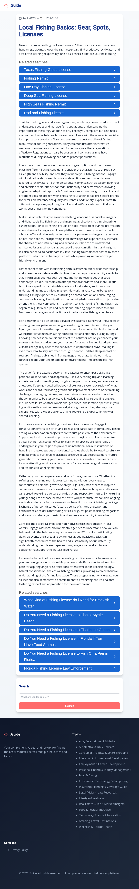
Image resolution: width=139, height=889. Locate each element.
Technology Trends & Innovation (100, 815)
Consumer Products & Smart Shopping (103, 753)
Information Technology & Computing (103, 781)
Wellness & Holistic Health (95, 827)
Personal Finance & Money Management (105, 770)
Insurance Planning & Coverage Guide (103, 787)
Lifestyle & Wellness (91, 798)
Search (69, 705)
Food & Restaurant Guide (95, 809)
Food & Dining (88, 775)
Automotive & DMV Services (96, 747)
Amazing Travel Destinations (97, 821)
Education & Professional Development (104, 758)
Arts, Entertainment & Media (97, 741)
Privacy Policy (19, 850)
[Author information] (41, 18)
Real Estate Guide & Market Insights (102, 804)
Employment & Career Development (102, 764)
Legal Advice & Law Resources (98, 792)
